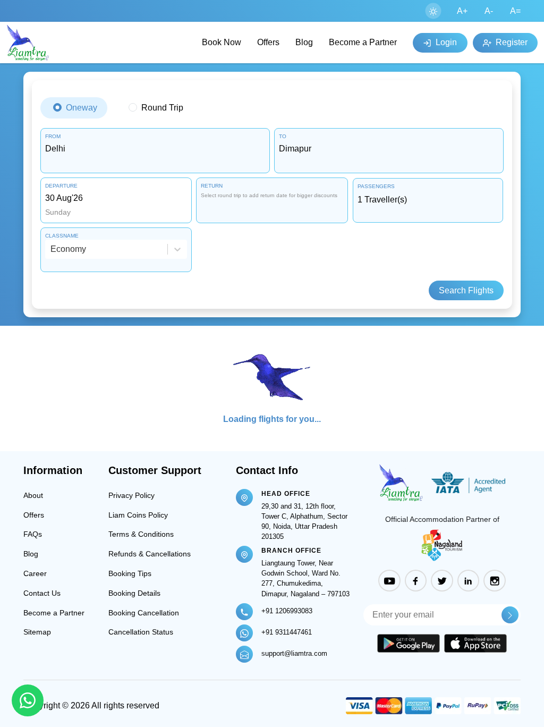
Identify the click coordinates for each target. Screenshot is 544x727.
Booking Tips (129, 573)
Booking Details (134, 593)
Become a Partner (363, 42)
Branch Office (291, 550)
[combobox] (155, 149)
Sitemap (37, 632)
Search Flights (466, 290)
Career (35, 573)
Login (445, 42)
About (33, 495)
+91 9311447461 (286, 632)
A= (515, 10)
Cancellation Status (140, 632)
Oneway (81, 107)
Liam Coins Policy (138, 515)
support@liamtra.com (294, 653)
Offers (268, 42)
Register (511, 42)
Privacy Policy (131, 495)
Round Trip (162, 107)
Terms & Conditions (141, 534)
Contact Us (42, 593)
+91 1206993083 (286, 611)
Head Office (285, 493)
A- (488, 10)
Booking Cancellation (143, 612)
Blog (304, 42)
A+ (462, 10)
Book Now (221, 42)
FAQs (32, 534)
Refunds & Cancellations (149, 554)
